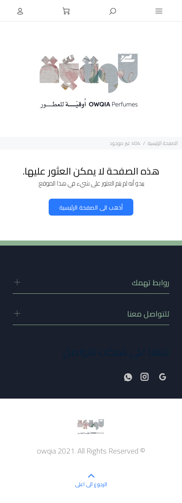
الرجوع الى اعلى (91, 484)
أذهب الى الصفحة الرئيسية (91, 207)
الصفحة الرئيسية (163, 143)
